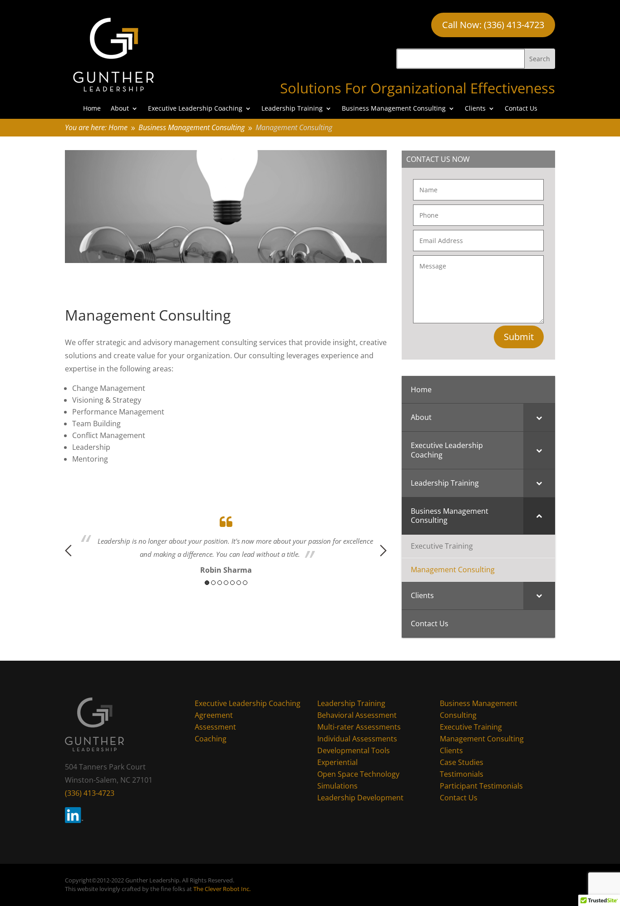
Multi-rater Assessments (359, 727)
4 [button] (226, 582)
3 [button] (219, 582)
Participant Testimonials (481, 786)
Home (92, 108)
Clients (475, 108)
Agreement (214, 715)
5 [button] (232, 582)
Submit (519, 337)
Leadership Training (292, 108)
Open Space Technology (358, 774)
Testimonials (461, 774)
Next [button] (383, 550)
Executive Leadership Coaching (195, 108)
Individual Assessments (357, 739)
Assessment (215, 727)
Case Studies (461, 762)
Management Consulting (482, 739)
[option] (226, 543)
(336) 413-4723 (89, 793)
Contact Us (521, 108)
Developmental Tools (353, 750)
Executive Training (471, 727)
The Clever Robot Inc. (222, 889)
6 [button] (238, 582)
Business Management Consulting (394, 108)
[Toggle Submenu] (539, 417)
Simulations (337, 786)
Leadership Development (360, 798)
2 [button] (213, 582)
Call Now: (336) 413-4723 (493, 25)
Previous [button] (68, 550)
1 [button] (207, 582)
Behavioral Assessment (357, 715)
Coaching (210, 739)
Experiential (337, 762)
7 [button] (245, 582)
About (120, 108)
